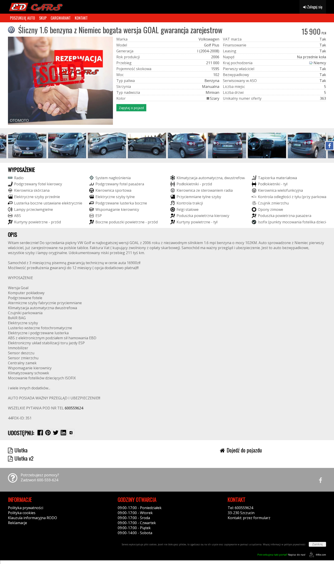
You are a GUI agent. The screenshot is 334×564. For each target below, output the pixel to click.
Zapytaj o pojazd (131, 108)
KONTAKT (81, 18)
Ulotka (21, 450)
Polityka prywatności (25, 507)
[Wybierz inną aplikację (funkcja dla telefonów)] (71, 432)
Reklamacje (17, 522)
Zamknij (317, 544)
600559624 (74, 408)
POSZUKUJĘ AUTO (22, 18)
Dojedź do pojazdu (244, 450)
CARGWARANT (61, 18)
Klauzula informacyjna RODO (32, 517)
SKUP (43, 18)
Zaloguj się (314, 7)
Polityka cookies (21, 512)
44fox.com (321, 554)
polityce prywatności (294, 544)
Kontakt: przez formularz (249, 517)
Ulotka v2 (24, 458)
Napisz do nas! (281, 554)
